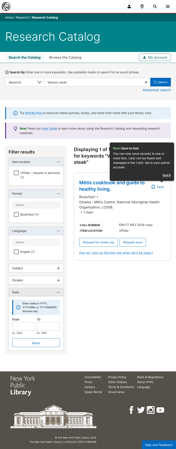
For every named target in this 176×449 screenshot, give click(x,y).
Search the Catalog (25, 57)
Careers (90, 387)
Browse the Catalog (65, 57)
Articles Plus (33, 113)
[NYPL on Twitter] (141, 410)
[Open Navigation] (167, 6)
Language (143, 387)
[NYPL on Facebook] (131, 410)
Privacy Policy (117, 377)
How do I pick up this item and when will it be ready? (116, 253)
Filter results (22, 152)
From (15, 319)
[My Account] (129, 6)
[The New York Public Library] (6, 6)
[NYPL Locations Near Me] (142, 6)
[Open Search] (155, 6)
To (38, 319)
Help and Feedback (159, 445)
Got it (167, 175)
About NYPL (145, 382)
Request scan (132, 242)
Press (88, 382)
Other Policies (117, 382)
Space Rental (93, 392)
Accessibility (93, 377)
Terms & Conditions (121, 387)
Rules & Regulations (150, 377)
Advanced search (157, 90)
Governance (116, 392)
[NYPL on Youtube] (160, 410)
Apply (36, 343)
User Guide (49, 128)
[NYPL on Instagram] (151, 410)
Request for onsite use (98, 242)
